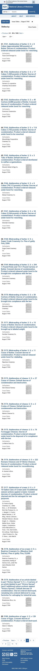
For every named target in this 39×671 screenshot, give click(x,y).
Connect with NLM (7, 650)
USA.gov (24, 668)
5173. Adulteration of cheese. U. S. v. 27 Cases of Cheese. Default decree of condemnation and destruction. (19, 380)
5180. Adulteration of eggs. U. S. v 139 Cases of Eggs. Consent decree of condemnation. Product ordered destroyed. (19, 618)
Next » (21, 33)
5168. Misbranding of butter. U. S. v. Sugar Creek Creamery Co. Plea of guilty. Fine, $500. (18, 241)
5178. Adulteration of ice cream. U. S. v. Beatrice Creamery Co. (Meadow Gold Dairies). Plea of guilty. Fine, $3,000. (19, 551)
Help (21, 16)
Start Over (5, 21)
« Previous (4, 33)
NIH (16, 668)
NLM (13, 668)
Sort (4, 37)
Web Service (30, 16)
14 (12, 644)
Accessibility (24, 660)
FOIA (3, 660)
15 (16, 644)
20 (11, 37)
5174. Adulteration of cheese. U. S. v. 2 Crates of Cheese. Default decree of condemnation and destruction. (18, 406)
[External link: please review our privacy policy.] (3, 654)
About (14, 16)
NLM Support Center (27, 658)
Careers (23, 662)
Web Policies (6, 658)
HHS (20, 668)
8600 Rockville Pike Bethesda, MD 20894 (27, 653)
